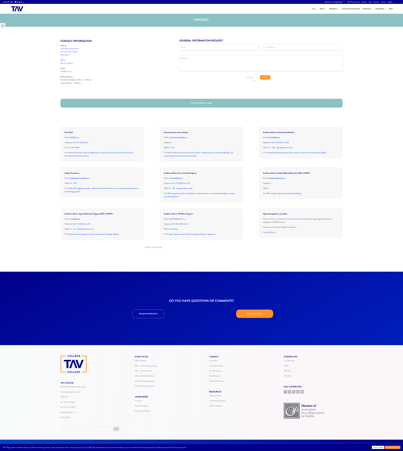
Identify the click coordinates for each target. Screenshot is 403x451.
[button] (2, 26)
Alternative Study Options (144, 376)
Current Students (141, 406)
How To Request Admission (145, 386)
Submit (265, 77)
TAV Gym (287, 370)
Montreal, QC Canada (68, 51)
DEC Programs (140, 360)
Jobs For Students (215, 406)
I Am (313, 9)
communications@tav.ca (178, 137)
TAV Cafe (287, 376)
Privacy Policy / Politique (392, 447)
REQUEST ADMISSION (255, 313)
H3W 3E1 (64, 55)
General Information (216, 381)
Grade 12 (364, 2)
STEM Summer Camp (353, 2)
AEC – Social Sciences (143, 370)
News (370, 2)
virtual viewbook (294, 219)
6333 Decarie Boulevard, (69, 48)
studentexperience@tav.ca (80, 178)
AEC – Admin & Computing (145, 365)
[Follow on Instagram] (298, 391)
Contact (383, 2)
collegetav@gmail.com (276, 178)
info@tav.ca (65, 71)
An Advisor (213, 360)
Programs (333, 9)
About (321, 9)
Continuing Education (351, 9)
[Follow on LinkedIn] (293, 391)
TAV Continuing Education (145, 381)
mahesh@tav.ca (274, 137)
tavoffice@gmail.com (177, 219)
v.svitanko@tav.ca (175, 178)
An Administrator (215, 370)
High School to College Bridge (334, 2)
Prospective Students (142, 411)
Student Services (215, 395)
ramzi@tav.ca (75, 219)
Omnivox (376, 2)
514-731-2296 (9, 2)
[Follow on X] (289, 391)
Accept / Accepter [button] (378, 447)
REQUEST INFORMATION (148, 314)
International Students (217, 400)
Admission (367, 9)
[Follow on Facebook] (285, 391)
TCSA (286, 365)
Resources (380, 9)
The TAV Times (289, 360)
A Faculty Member (216, 365)
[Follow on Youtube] (302, 391)
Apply (391, 9)
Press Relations (214, 376)
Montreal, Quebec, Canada (70, 392)
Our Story (139, 400)
